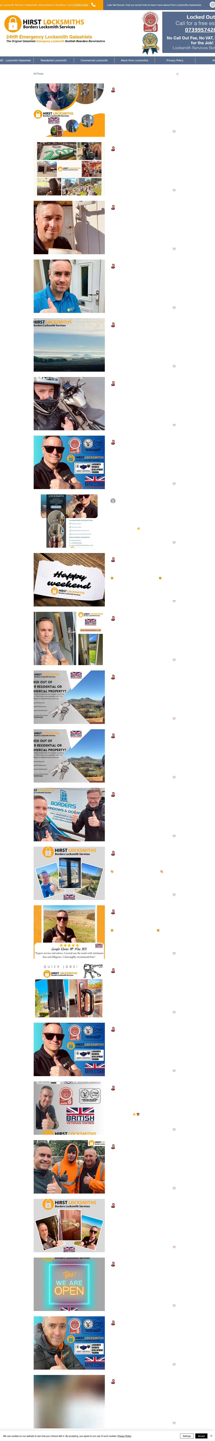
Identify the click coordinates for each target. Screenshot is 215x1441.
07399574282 (80, 4)
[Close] (211, 1435)
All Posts (38, 73)
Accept (201, 1436)
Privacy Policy (124, 1436)
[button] (177, 74)
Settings (187, 1436)
